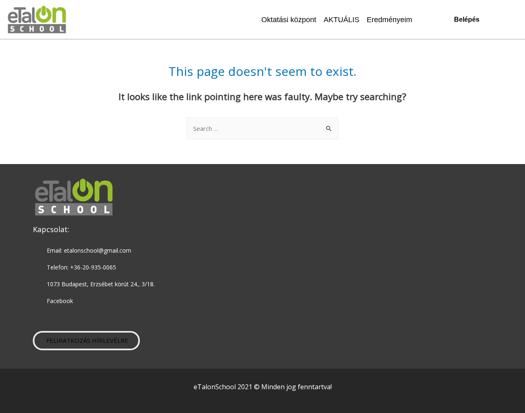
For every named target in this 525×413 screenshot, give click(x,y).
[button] (86, 340)
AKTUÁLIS (341, 20)
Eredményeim (389, 20)
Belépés (466, 19)
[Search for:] (262, 128)
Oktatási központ (288, 20)
